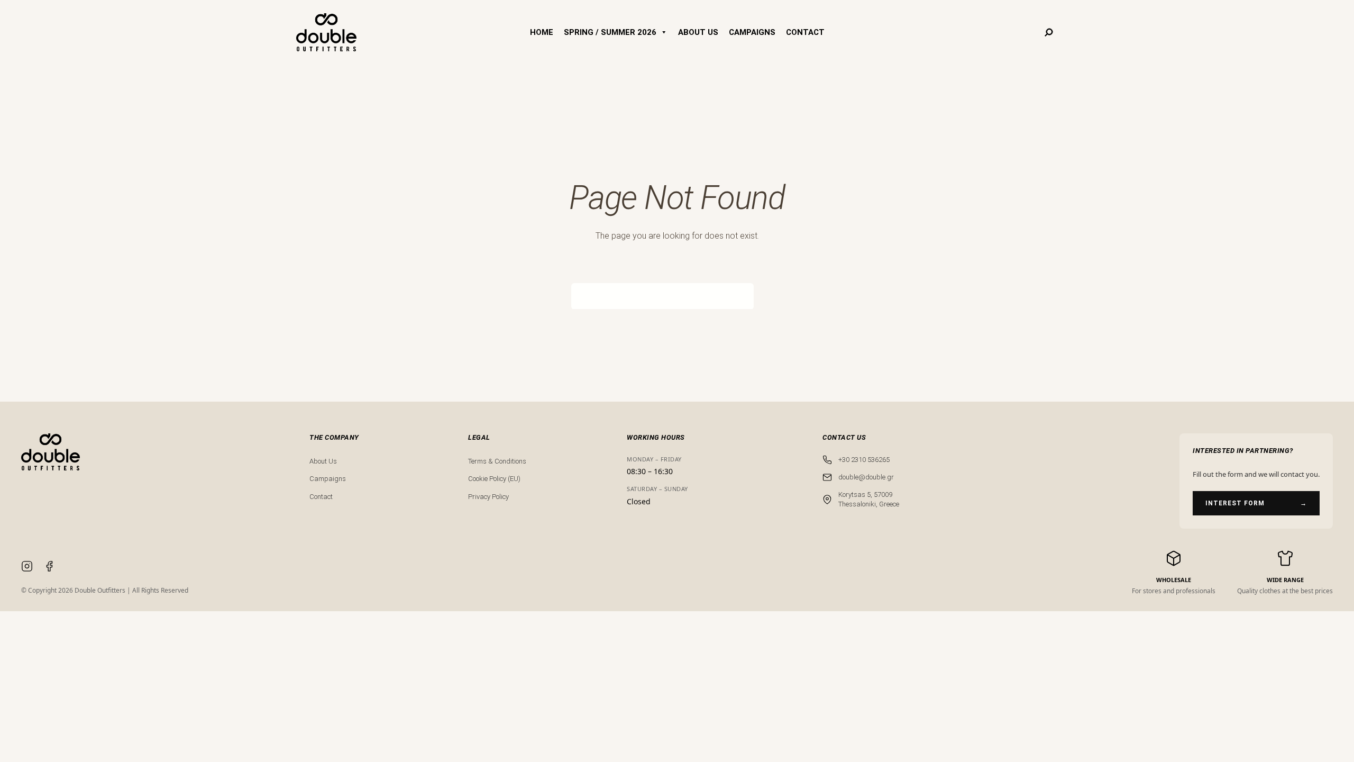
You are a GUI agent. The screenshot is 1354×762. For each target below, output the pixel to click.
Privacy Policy (488, 497)
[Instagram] (27, 567)
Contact (321, 497)
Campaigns (327, 479)
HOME (541, 32)
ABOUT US (698, 32)
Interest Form (1256, 503)
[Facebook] (49, 567)
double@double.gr (866, 477)
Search (768, 296)
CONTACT (805, 32)
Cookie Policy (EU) (494, 479)
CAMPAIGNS (752, 32)
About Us (323, 461)
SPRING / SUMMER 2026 (610, 32)
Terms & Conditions (497, 461)
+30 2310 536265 (864, 460)
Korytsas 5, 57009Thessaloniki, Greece (868, 499)
